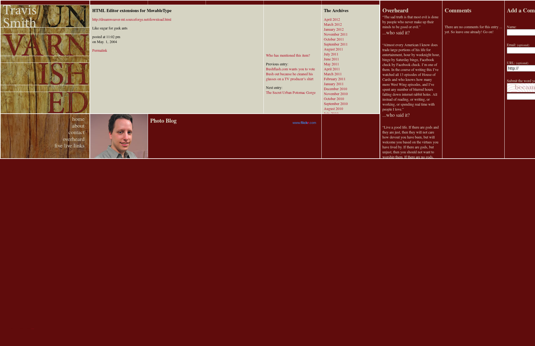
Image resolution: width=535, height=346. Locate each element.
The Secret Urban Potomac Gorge (290, 92)
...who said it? (396, 32)
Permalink (99, 50)
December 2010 (335, 88)
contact (76, 132)
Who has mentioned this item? (288, 55)
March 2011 (333, 73)
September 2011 (336, 44)
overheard (74, 138)
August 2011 (333, 48)
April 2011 (332, 68)
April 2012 (332, 19)
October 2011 (334, 39)
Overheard (395, 10)
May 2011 (331, 63)
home (78, 118)
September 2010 (336, 103)
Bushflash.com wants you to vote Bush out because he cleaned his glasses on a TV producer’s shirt (290, 73)
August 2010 (333, 108)
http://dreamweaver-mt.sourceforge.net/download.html (131, 19)
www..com (304, 123)
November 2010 (336, 93)
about (78, 125)
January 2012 (334, 29)
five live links (69, 145)
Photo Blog (163, 120)
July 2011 (331, 53)
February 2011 (335, 78)
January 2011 (334, 83)
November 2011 (336, 34)
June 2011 (331, 58)
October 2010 (334, 98)
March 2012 (333, 24)
